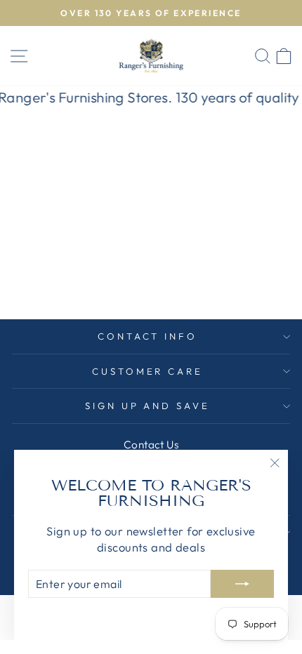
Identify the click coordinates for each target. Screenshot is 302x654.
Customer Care (148, 371)
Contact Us (151, 444)
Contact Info (148, 336)
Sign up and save (148, 405)
